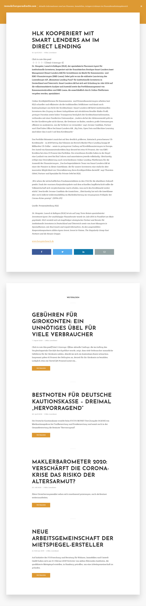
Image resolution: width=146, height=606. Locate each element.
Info (101, 6)
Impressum (120, 6)
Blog (94, 6)
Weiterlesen (41, 368)
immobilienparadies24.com (20, 6)
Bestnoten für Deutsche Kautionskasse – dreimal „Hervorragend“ (72, 402)
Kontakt (109, 6)
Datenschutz (132, 6)
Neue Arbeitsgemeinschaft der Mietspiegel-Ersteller (72, 538)
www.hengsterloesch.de (43, 241)
